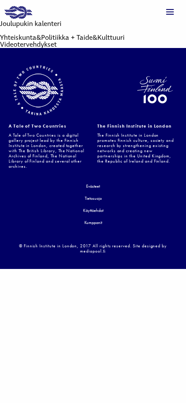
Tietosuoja (93, 198)
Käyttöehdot (93, 210)
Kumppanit (93, 223)
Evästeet (93, 186)
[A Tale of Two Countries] (18, 13)
